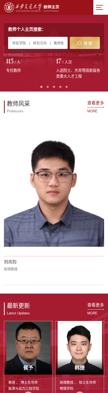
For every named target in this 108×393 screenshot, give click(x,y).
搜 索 (88, 43)
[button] (7, 215)
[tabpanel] (29, 66)
